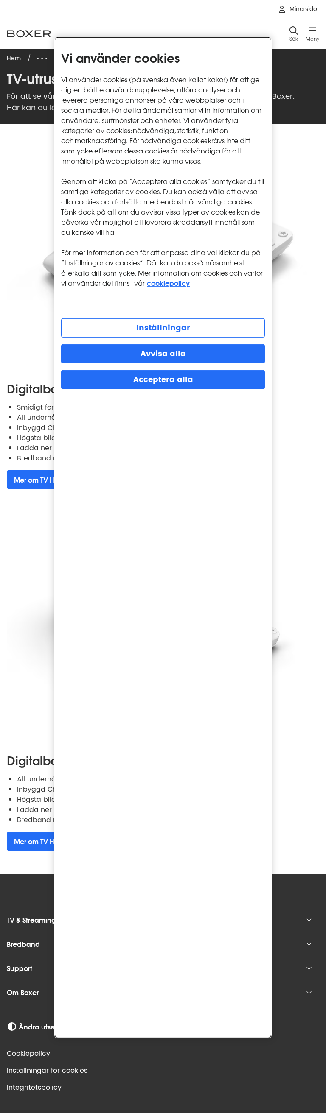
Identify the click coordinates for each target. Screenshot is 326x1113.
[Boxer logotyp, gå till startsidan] (29, 34)
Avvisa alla (163, 354)
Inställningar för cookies (47, 1070)
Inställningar (163, 328)
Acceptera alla (163, 380)
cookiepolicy (168, 282)
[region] (163, 538)
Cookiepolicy (28, 1053)
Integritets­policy (34, 1087)
